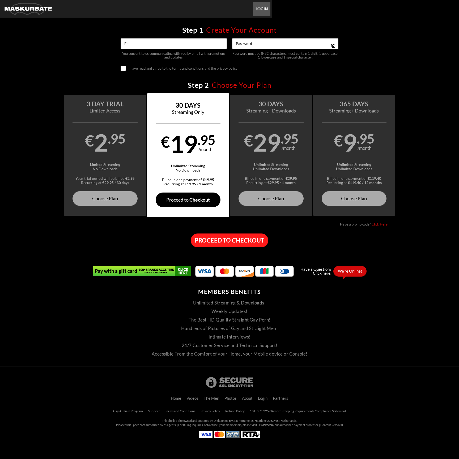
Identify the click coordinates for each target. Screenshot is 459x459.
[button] (105, 155)
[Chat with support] (332, 271)
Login (262, 9)
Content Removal (331, 425)
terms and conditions (188, 68)
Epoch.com (138, 425)
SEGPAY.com (266, 425)
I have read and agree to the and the (183, 68)
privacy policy (227, 68)
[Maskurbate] (28, 8)
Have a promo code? (364, 224)
